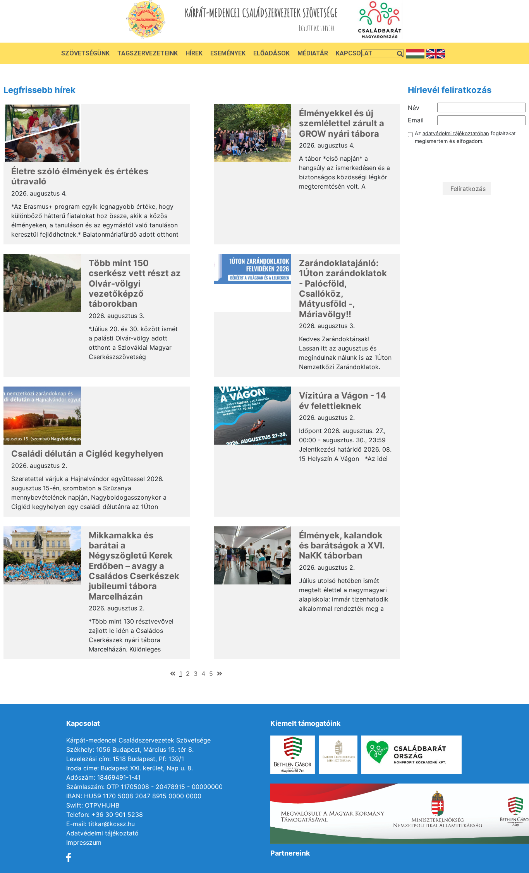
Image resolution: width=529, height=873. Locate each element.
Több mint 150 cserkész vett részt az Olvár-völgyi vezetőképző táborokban (135, 283)
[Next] (219, 673)
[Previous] (172, 673)
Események (228, 53)
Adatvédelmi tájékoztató (102, 833)
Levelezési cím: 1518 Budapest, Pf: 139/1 (125, 759)
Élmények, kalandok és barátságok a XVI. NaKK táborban (342, 545)
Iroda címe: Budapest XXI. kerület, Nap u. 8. (129, 768)
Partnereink (290, 853)
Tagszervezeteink (147, 53)
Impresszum (83, 842)
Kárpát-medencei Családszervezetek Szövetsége (138, 740)
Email (416, 120)
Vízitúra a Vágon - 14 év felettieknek (342, 400)
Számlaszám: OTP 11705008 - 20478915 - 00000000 (144, 787)
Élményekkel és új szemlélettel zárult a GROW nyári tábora (341, 123)
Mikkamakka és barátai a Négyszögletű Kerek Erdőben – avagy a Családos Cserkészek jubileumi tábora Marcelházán (134, 565)
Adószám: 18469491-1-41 (103, 777)
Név (413, 108)
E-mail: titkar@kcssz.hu (100, 824)
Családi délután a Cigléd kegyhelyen (87, 454)
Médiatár (312, 53)
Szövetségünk (85, 53)
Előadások (271, 53)
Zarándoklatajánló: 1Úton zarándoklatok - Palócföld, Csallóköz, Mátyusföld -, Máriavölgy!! (343, 288)
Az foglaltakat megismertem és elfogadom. (465, 137)
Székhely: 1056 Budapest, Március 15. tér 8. (130, 749)
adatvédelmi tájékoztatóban (456, 133)
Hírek (194, 53)
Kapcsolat (354, 53)
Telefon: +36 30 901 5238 (104, 814)
